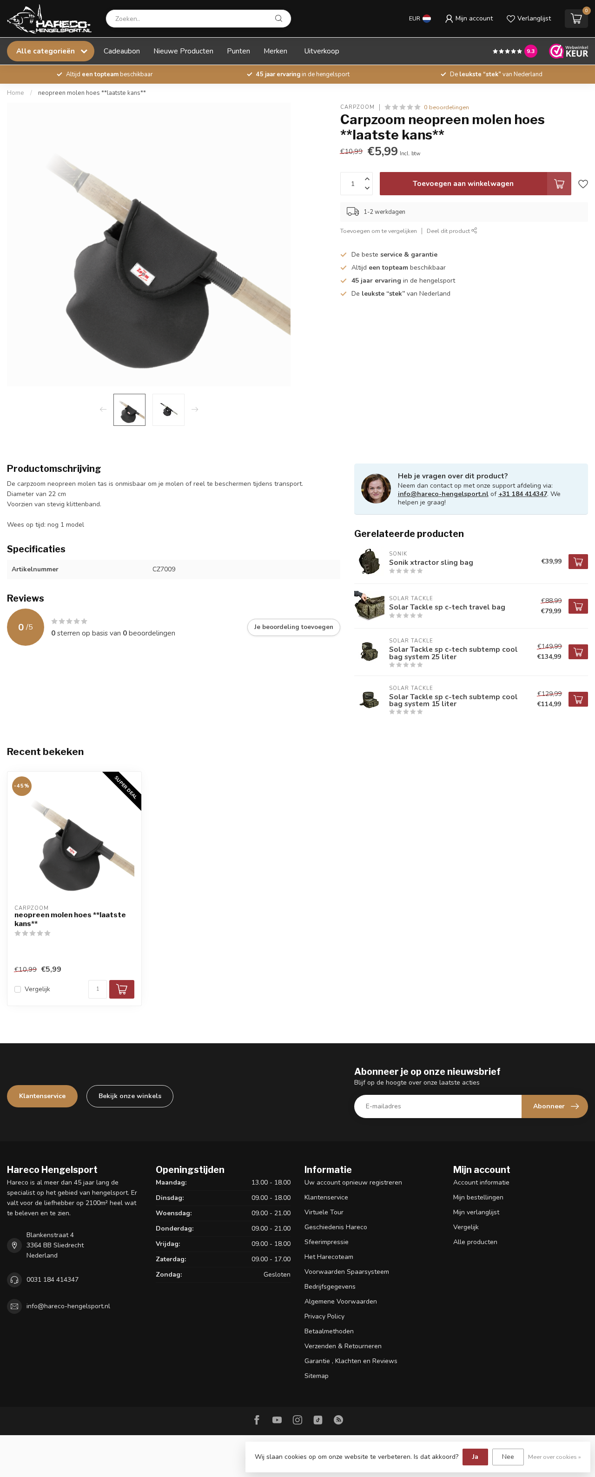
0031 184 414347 (52, 1279)
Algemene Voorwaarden (340, 1301)
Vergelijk (37, 989)
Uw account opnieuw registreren (353, 1182)
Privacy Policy (324, 1316)
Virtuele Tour (324, 1212)
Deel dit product (449, 231)
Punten (238, 51)
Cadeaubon (122, 51)
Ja (475, 1456)
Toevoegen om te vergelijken (378, 231)
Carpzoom (357, 107)
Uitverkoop (321, 51)
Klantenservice (42, 1096)
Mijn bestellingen (478, 1197)
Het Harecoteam (328, 1256)
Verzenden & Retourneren (343, 1346)
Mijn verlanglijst (476, 1212)
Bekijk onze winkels (130, 1096)
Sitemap (316, 1375)
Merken (275, 51)
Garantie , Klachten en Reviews (350, 1361)
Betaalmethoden (329, 1331)
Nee (508, 1456)
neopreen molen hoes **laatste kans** (92, 93)
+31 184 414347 (522, 494)
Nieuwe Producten (183, 51)
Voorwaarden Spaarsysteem (346, 1271)
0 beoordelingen (446, 107)
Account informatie (481, 1182)
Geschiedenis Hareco (335, 1227)
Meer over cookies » (554, 1457)
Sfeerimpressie (326, 1242)
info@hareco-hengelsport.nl (443, 494)
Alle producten (475, 1242)
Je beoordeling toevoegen (293, 627)
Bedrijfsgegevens (330, 1286)
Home (15, 93)
